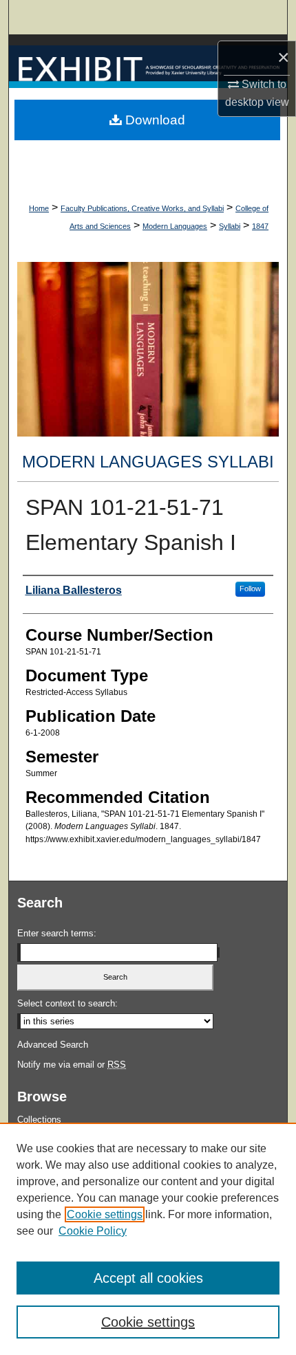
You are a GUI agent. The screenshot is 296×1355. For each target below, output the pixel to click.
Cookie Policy (93, 1231)
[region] (148, 1239)
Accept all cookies (148, 1278)
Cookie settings (104, 1214)
